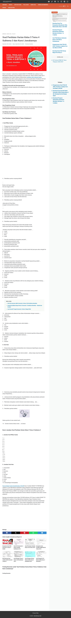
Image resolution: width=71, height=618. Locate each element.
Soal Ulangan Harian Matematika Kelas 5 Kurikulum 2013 (29, 560)
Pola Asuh (26, 4)
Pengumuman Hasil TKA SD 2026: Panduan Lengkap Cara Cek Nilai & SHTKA (60, 46)
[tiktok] (52, 1)
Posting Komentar (29, 44)
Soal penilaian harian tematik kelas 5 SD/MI (13, 486)
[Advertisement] (24, 21)
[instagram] (61, 1)
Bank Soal (33, 4)
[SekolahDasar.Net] (8, 1)
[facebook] (55, 1)
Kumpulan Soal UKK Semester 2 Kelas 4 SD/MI (6, 547)
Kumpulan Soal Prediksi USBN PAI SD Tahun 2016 (41, 547)
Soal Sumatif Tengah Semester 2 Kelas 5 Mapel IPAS (19, 309)
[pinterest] (24, 533)
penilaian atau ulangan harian (34, 77)
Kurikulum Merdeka (43, 4)
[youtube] (49, 1)
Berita (10, 4)
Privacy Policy (35, 613)
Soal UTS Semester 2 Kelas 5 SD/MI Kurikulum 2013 (18, 547)
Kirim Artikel (11, 7)
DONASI (4, 7)
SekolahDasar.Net (37, 615)
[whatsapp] (68, 1)
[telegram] (64, 1)
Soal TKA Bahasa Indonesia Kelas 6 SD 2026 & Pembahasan (59, 39)
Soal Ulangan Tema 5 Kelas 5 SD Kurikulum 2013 (18, 560)
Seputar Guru (17, 4)
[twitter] (58, 1)
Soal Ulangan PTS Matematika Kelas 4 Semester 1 (40, 560)
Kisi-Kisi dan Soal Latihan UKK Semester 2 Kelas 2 (7, 560)
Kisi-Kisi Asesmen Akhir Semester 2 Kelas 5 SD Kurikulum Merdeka (22, 303)
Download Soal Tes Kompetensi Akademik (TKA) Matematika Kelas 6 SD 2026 (60, 25)
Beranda (4, 4)
